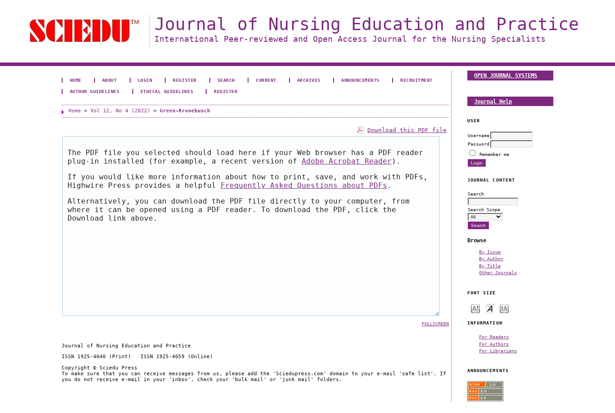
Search (226, 80)
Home (75, 80)
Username (478, 135)
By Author (491, 258)
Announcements (360, 80)
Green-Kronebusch (185, 111)
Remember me (494, 154)
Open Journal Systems (505, 75)
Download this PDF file (407, 130)
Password (478, 144)
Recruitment (416, 80)
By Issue (490, 251)
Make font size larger (504, 308)
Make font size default (489, 308)
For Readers (494, 336)
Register (184, 80)
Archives (309, 80)
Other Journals (498, 272)
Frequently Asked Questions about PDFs (304, 185)
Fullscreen (435, 323)
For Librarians (498, 350)
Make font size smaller (475, 308)
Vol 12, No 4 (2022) (120, 111)
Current (266, 80)
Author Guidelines (95, 91)
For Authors (494, 343)
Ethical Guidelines (166, 91)
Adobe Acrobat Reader (347, 161)
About (109, 80)
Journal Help (493, 101)
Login (145, 80)
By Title (490, 265)
